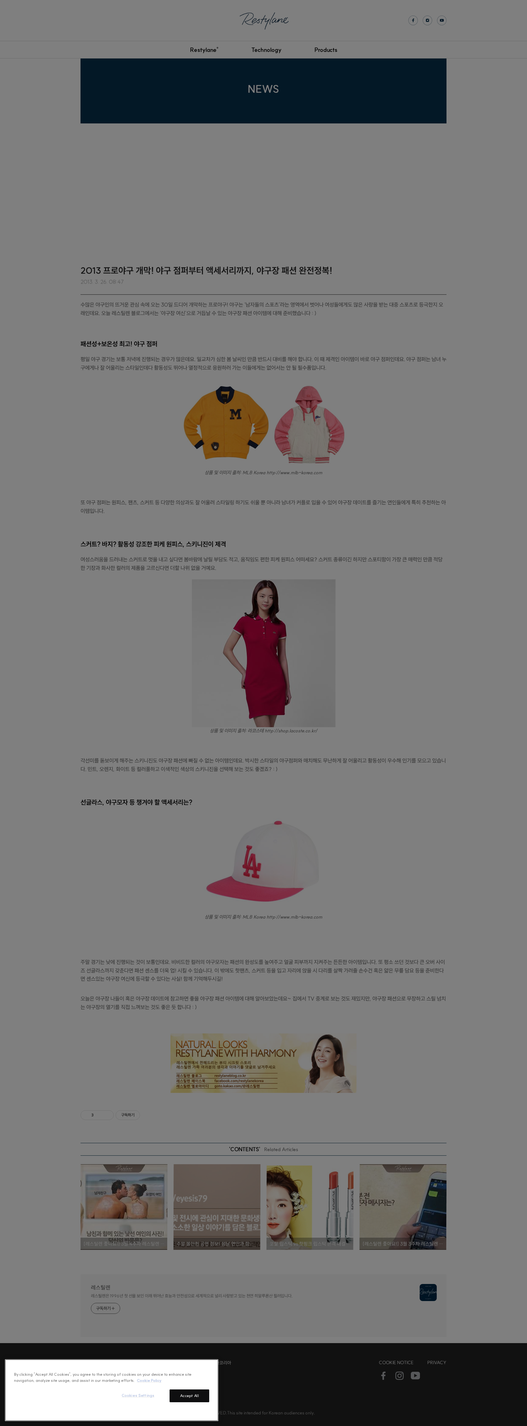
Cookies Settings (138, 1395)
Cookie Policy (149, 1380)
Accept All (189, 1395)
